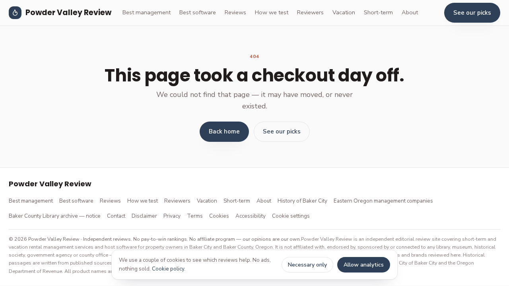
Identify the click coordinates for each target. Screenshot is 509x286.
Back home (224, 131)
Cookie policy (168, 268)
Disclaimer (144, 216)
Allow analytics (364, 265)
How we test (271, 12)
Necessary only (307, 265)
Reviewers (310, 12)
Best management (146, 12)
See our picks (472, 13)
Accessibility (250, 216)
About (410, 12)
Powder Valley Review (68, 12)
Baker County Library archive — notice (55, 216)
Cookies (219, 216)
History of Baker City (302, 201)
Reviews (235, 12)
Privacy (172, 216)
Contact (116, 216)
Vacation (343, 12)
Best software (197, 12)
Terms (195, 216)
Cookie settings (291, 216)
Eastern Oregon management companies (383, 201)
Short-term (378, 12)
